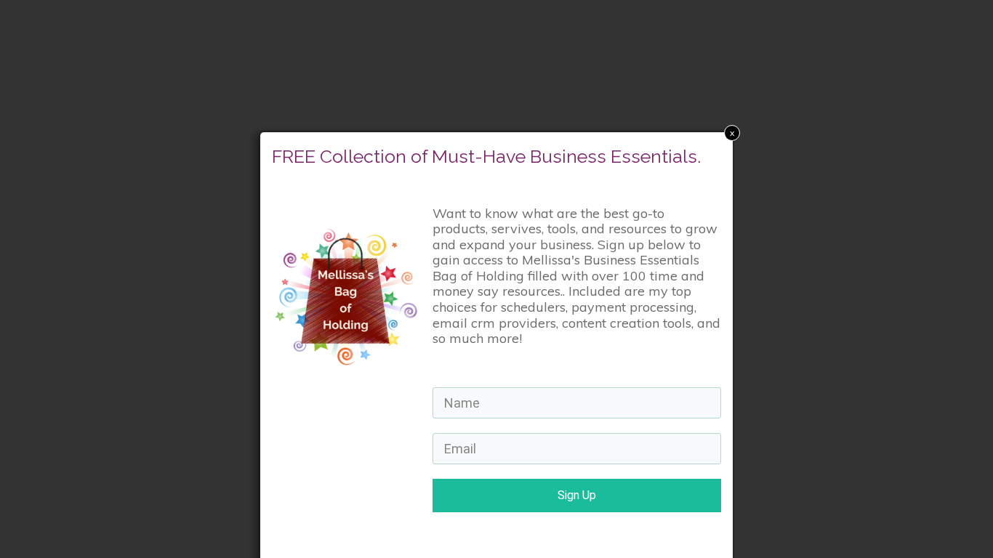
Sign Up (577, 495)
